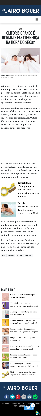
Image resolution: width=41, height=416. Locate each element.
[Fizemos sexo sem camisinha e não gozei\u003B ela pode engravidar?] (5, 348)
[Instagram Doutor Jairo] (29, 397)
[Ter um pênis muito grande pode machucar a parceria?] (5, 357)
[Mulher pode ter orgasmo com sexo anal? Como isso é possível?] (5, 322)
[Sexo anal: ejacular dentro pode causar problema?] (5, 297)
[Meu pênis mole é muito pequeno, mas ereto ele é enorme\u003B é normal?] (5, 305)
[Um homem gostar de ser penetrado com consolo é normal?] (5, 365)
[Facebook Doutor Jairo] (6, 397)
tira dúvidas (28, 255)
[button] (29, 406)
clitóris (19, 255)
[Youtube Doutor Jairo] (17, 397)
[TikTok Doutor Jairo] (23, 397)
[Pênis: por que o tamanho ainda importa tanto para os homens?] (5, 374)
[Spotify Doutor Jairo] (35, 397)
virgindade (11, 255)
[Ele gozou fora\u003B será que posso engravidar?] (5, 340)
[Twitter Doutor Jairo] (12, 397)
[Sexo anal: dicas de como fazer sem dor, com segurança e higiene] (5, 331)
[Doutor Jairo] (20, 10)
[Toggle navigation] (37, 19)
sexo (3, 255)
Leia (20, 28)
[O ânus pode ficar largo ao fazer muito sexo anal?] (5, 314)
